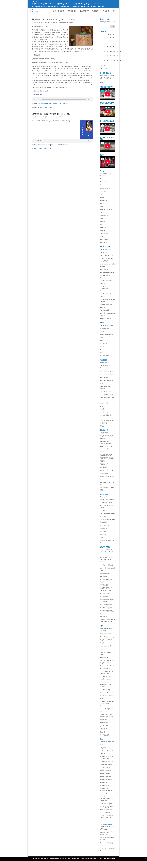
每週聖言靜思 (104, 473)
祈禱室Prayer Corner (63, 4)
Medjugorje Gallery (105, 770)
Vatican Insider (104, 403)
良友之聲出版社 (105, 356)
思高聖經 (102, 461)
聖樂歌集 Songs (65, 6)
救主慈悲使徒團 (105, 593)
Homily (56, 22)
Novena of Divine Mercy (107, 209)
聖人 (101, 479)
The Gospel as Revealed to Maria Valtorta (105, 684)
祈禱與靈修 (103, 729)
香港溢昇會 (103, 616)
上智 (101, 337)
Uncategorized (104, 233)
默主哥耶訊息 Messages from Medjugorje (45, 6)
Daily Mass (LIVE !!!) (106, 640)
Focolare (102, 185)
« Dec (102, 69)
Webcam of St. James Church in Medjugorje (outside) (106, 817)
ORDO (102, 452)
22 (120, 56)
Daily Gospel (104, 432)
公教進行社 (103, 343)
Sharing (71, 22)
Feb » (106, 69)
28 (117, 60)
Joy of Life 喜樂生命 (106, 565)
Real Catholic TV (105, 269)
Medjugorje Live (105, 773)
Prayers (61, 22)
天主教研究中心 (105, 585)
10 (104, 51)
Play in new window (44, 103)
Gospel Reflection (50, 22)
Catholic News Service (107, 374)
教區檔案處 (103, 528)
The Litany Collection (106, 693)
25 (107, 60)
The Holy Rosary (105, 690)
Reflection (65, 22)
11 (107, 51)
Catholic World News (106, 380)
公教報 (102, 409)
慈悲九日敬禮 (104, 726)
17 (104, 56)
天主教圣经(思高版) (106, 455)
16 (101, 56)
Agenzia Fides (104, 362)
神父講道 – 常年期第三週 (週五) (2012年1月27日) (53, 19)
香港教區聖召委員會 (106, 608)
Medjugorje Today (105, 776)
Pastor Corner (104, 215)
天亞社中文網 (104, 412)
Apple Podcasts (44, 107)
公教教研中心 (104, 576)
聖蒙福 (102, 83)
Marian (52, 117)
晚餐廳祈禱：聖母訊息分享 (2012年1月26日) (51, 114)
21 (117, 56)
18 (107, 56)
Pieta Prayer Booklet (106, 646)
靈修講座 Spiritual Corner (81, 6)
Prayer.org (103, 649)
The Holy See (104, 510)
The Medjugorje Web (106, 807)
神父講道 (61, 11)
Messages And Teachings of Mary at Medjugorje (106, 798)
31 (104, 65)
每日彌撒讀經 (104, 467)
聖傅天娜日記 (72, 11)
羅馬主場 (102, 426)
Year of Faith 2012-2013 (107, 519)
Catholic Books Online (106, 325)
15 (120, 51)
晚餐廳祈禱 (96, 11)
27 (114, 60)
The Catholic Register (106, 394)
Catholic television (105, 249)
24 (104, 60)
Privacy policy (110, 858)
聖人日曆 (102, 732)
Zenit (101, 406)
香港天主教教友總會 (106, 605)
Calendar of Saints (105, 634)
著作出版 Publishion (97, 6)
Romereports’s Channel (107, 272)
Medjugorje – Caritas (106, 761)
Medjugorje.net (104, 785)
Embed (65, 103)
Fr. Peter (36, 22)
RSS (51, 107)
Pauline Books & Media (107, 334)
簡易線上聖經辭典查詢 (107, 476)
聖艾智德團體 (104, 596)
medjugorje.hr (104, 782)
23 (101, 60)
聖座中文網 (103, 534)
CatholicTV (103, 252)
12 (111, 51)
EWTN (102, 383)
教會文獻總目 (104, 531)
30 (101, 65)
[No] (145, 859)
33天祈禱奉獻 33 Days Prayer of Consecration (86, 4)
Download (54, 103)
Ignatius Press (104, 328)
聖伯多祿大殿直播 (105, 318)
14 (117, 51)
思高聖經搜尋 (104, 464)
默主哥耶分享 (84, 11)
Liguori (102, 331)
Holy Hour (103, 191)
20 (114, 56)
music (102, 203)
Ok (105, 858)
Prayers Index (104, 657)
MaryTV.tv (103, 748)
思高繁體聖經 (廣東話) (107, 458)
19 (111, 56)
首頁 (54, 11)
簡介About (35, 4)
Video (101, 236)
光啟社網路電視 (105, 310)
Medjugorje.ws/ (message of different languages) (106, 791)
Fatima (102, 745)
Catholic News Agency (107, 371)
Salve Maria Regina (106, 804)
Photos (102, 218)
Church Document (105, 182)
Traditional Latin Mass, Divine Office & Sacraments (107, 703)
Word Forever (104, 239)
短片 (114, 11)
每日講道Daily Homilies (47, 4)
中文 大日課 (103, 720)
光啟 (101, 340)
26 (111, 60)
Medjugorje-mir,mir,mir (107, 779)
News (101, 206)
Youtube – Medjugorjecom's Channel (105, 289)
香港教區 (102, 537)
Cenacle (48, 117)
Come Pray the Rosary (107, 637)
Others (102, 212)
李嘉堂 (102, 346)
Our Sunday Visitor (105, 391)
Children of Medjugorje (107, 741)
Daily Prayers (104, 643)
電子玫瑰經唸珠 (105, 735)
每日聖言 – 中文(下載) (106, 470)
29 (120, 60)
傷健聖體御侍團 (105, 573)
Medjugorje (103, 200)
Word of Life (103, 242)
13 (114, 51)
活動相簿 (106, 11)
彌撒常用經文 (104, 723)
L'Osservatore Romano (107, 502)
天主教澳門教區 (105, 525)
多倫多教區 (103, 522)
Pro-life (102, 224)
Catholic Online (104, 377)
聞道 (101, 353)
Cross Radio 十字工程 (106, 255)
